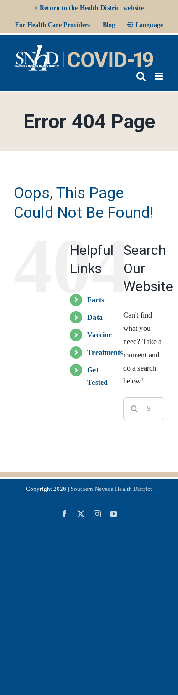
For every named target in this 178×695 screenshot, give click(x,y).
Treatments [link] (105, 352)
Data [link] (94, 317)
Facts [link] (95, 300)
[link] (52, 25)
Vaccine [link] (99, 335)
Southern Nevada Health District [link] (111, 488)
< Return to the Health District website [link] (89, 8)
